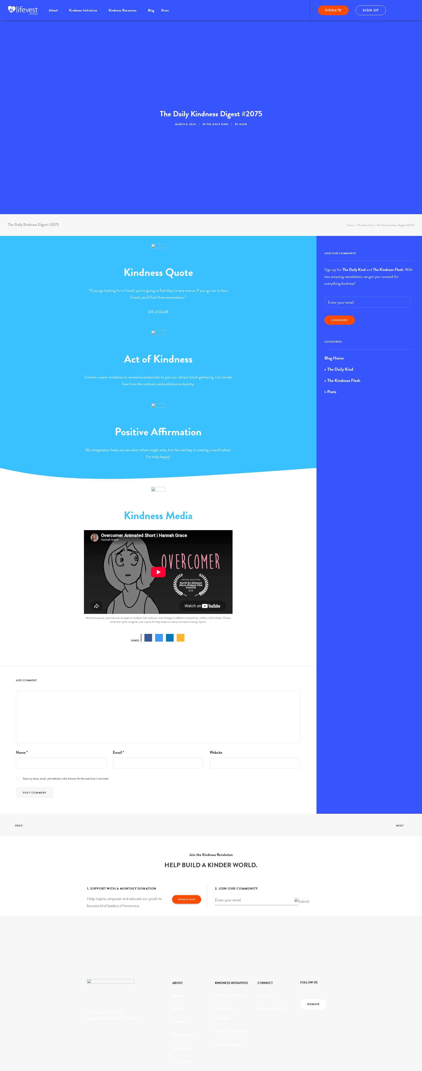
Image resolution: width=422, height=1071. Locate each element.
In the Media (182, 1061)
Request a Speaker (271, 1008)
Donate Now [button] (186, 899)
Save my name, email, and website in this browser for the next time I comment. (66, 778)
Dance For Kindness (230, 995)
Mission (178, 995)
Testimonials (181, 1048)
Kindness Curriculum (231, 1031)
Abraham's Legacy (228, 1044)
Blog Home (334, 358)
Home (350, 225)
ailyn (243, 124)
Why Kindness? (184, 1035)
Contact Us (266, 995)
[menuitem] (55, 10)
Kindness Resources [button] (123, 10)
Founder (178, 1022)
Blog (151, 10)
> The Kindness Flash (342, 380)
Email (118, 752)
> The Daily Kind (338, 369)
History (178, 1008)
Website (216, 752)
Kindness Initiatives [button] (83, 10)
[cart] (411, 10)
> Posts (330, 391)
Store (165, 10)
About (53, 10)
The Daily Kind (217, 124)
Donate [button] (313, 1004)
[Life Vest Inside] (23, 10)
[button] (398, 10)
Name (22, 752)
